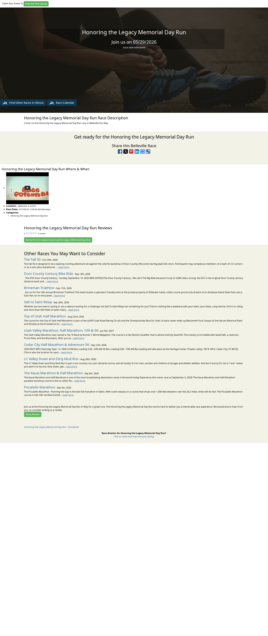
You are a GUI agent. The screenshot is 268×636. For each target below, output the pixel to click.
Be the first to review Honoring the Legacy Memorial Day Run (58, 239)
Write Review (33, 414)
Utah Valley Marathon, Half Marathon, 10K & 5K (61, 330)
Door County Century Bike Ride (48, 273)
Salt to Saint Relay (38, 302)
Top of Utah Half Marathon (45, 316)
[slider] (31, 233)
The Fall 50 (32, 259)
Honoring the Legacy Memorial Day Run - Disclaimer (51, 427)
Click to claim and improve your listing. (134, 436)
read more (63, 267)
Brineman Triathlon (39, 287)
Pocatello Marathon (39, 387)
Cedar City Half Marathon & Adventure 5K (56, 344)
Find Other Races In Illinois (26, 103)
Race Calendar (64, 103)
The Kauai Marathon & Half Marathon (53, 373)
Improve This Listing (36, 3)
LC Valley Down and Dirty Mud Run (51, 358)
